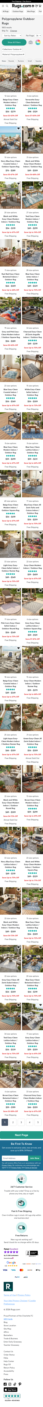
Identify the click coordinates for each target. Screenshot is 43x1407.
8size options (10, 443)
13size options (32, 796)
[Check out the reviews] (12, 1397)
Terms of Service (31, 1168)
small (30, 61)
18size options (10, 677)
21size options (32, 157)
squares (39, 61)
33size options (10, 561)
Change (13, 31)
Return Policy (9, 1368)
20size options (10, 212)
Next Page (21, 1135)
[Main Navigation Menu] (3, 6)
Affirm (6, 1332)
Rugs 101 (7, 1364)
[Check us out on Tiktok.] (14, 1384)
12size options (11, 96)
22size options (32, 561)
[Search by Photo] (30, 42)
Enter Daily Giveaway (13, 1342)
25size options (10, 735)
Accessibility (9, 1371)
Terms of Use (10, 1295)
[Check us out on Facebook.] (5, 1384)
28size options (32, 270)
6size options (32, 619)
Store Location (10, 1325)
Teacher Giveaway (11, 1345)
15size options (32, 385)
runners (21, 61)
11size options (10, 270)
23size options (10, 385)
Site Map (7, 1329)
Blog (5, 1322)
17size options (32, 501)
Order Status (9, 1355)
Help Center (9, 1361)
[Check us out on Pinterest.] (20, 1384)
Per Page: (30, 35)
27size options (32, 212)
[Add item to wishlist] (19, 67)
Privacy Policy (7, 1165)
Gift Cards (8, 1319)
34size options (10, 1034)
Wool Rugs (31, 11)
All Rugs (5, 11)
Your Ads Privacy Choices (15, 1300)
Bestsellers (8, 1335)
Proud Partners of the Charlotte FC (18, 1316)
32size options (32, 328)
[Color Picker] (38, 42)
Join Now (34, 1158)
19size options (10, 328)
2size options (32, 96)
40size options (10, 501)
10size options (10, 157)
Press (6, 1374)
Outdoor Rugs (18, 11)
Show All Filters (14, 42)
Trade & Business (11, 1338)
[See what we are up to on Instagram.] (9, 1384)
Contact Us (8, 1351)
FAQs (6, 1358)
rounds (11, 61)
